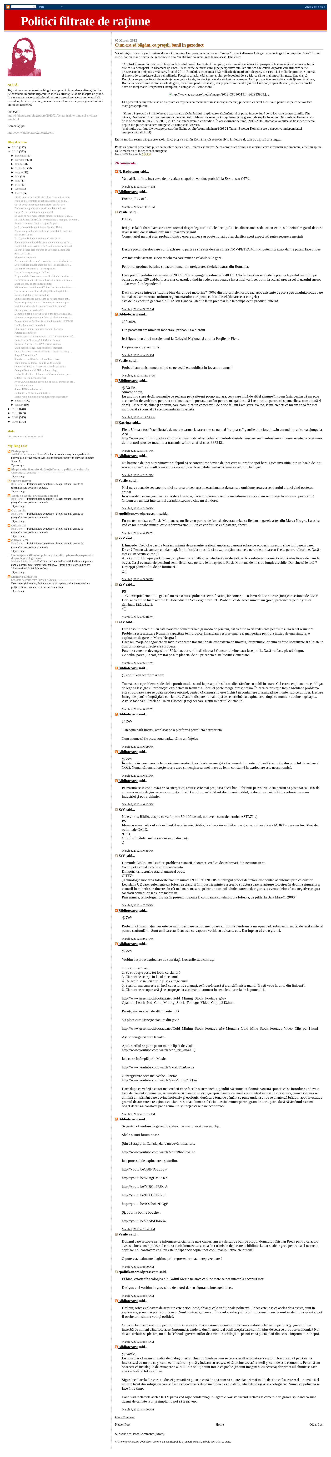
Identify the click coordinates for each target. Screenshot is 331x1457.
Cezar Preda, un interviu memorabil (33, 211)
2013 (15, 147)
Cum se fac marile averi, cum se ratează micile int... (42, 298)
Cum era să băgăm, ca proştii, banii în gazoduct (159, 45)
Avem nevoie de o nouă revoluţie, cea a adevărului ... (43, 260)
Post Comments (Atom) (148, 1434)
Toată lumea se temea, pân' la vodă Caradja (37, 362)
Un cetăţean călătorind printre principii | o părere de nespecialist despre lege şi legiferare (52, 557)
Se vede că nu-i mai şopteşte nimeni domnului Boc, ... (43, 215)
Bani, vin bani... (23, 253)
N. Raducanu (128, 171)
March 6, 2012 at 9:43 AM (138, 355)
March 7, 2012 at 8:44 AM (138, 1341)
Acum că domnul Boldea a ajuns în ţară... (36, 223)
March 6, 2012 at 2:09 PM (137, 508)
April (18, 188)
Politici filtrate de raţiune (85, 21)
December (21, 155)
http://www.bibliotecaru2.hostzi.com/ (31, 132)
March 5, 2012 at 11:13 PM (138, 207)
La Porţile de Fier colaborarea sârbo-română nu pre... (42, 374)
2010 (15, 413)
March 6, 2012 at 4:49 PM (137, 533)
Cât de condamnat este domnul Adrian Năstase (39, 204)
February (20, 400)
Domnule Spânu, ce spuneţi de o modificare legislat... (43, 313)
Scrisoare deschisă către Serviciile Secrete (34, 579)
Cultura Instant (21, 481)
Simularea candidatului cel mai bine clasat (37, 359)
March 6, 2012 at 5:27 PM (137, 663)
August (19, 172)
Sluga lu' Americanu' (25, 355)
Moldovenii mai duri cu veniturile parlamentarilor (41, 396)
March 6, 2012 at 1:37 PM (137, 450)
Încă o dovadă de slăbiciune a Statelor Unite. (38, 227)
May (18, 184)
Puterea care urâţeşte (25, 332)
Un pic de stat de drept (23, 472)
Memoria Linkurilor (24, 576)
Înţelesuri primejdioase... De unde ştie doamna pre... (42, 302)
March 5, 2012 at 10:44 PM (138, 186)
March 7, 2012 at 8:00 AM (138, 1266)
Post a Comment (125, 1417)
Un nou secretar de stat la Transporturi (35, 268)
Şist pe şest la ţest (23, 234)
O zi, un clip (18, 510)
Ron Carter (17, 484)
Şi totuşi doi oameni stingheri (30, 377)
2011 (15, 409)
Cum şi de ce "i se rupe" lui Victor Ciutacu (37, 340)
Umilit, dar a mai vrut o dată (29, 325)
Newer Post (122, 1424)
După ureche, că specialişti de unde (33, 283)
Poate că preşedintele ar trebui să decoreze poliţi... (41, 200)
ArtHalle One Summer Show (27, 454)
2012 (15, 151)
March (19, 193)
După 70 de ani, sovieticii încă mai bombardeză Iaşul (43, 245)
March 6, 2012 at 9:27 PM (137, 938)
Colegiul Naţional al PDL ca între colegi (35, 370)
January (19, 404)
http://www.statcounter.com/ (25, 436)
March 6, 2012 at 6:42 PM (137, 804)
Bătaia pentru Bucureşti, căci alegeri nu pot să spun (42, 196)
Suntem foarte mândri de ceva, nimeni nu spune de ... (43, 242)
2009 (15, 417)
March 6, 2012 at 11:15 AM (138, 375)
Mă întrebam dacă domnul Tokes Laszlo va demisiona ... (44, 287)
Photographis (19, 451)
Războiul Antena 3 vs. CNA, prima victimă (37, 343)
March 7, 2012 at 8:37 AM (138, 1295)
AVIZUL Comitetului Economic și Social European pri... (44, 381)
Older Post (316, 1424)
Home (220, 1424)
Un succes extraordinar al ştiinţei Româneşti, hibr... (41, 291)
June (18, 180)
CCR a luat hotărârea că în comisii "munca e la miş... (42, 351)
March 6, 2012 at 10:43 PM (138, 1229)
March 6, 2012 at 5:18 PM (137, 617)
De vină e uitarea (23, 385)
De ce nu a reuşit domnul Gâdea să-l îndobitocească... (43, 317)
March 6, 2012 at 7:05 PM (137, 905)
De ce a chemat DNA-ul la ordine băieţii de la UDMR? (43, 321)
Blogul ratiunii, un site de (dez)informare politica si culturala (50, 469)
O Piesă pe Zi (19, 540)
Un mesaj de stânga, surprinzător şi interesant (38, 347)
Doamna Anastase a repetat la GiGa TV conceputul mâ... (44, 336)
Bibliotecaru (128, 192)
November (21, 159)
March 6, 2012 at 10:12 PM (138, 1114)
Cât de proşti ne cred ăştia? (28, 310)
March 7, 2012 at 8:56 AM (138, 1409)
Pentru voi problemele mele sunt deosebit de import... (43, 230)
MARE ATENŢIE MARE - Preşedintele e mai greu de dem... (46, 219)
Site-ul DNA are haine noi (28, 389)
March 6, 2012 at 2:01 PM (137, 475)
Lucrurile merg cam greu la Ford (31, 272)
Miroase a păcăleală (25, 257)
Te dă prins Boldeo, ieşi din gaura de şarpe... (38, 238)
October (19, 164)
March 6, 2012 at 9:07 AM (138, 309)
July (17, 176)
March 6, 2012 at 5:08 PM (137, 579)
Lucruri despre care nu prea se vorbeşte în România (42, 249)
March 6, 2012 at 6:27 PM (137, 709)
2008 (15, 421)
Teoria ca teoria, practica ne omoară (34, 495)
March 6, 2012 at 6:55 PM (137, 850)
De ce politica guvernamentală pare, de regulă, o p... (42, 264)
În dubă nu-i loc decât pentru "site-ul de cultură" (40, 306)
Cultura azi (18, 525)
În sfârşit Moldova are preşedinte (32, 294)
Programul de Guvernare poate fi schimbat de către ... (43, 276)
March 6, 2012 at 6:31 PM (137, 775)
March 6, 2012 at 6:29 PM (137, 746)
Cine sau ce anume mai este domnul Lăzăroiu (38, 328)
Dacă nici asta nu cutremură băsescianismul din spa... (43, 279)
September (21, 168)
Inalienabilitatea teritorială (25, 561)
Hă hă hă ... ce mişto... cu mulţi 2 (32, 392)
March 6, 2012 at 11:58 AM (138, 417)
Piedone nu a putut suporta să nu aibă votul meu (40, 208)
